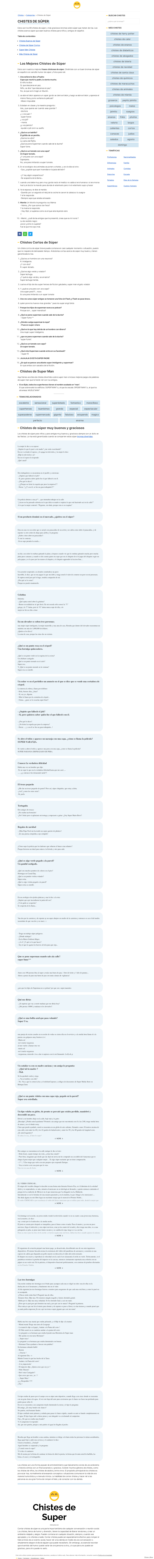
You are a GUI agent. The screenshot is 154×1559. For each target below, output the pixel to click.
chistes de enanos (122, 44)
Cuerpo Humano (130, 186)
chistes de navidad (122, 67)
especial (74, 408)
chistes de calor (122, 39)
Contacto (26, 1558)
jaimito (113, 111)
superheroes (25, 408)
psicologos (115, 106)
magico (95, 414)
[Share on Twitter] (30, 234)
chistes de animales (122, 89)
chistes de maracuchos (122, 83)
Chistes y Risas (148, 1557)
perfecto (37, 420)
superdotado (58, 403)
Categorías (30, 15)
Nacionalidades (130, 157)
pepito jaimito (129, 100)
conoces (114, 133)
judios (131, 133)
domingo (122, 145)
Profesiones (112, 157)
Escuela (127, 174)
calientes (114, 128)
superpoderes (25, 414)
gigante (57, 414)
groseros (112, 100)
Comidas (127, 169)
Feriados (110, 180)
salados (114, 139)
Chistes (21, 15)
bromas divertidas (85, 436)
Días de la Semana (131, 180)
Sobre (42, 1558)
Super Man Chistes (27, 50)
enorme (80, 420)
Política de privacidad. (105, 1555)
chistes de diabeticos (122, 50)
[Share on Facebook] (20, 234)
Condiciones (35, 1558)
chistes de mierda (122, 94)
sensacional (40, 403)
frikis (122, 117)
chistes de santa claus (122, 72)
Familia (126, 163)
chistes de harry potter (122, 33)
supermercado (43, 414)
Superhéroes (112, 186)
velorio (114, 122)
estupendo (82, 414)
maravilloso (92, 403)
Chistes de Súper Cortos (29, 45)
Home (20, 1558)
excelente (24, 403)
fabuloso (69, 414)
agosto (131, 139)
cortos (131, 128)
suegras (130, 111)
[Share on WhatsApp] (25, 234)
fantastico (76, 403)
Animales (110, 169)
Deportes (111, 174)
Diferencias (111, 163)
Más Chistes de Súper (28, 54)
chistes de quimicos (122, 78)
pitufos (133, 117)
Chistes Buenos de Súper (29, 41)
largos (131, 122)
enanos (111, 117)
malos (132, 106)
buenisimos (44, 408)
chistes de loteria (122, 61)
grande (59, 408)
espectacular (90, 408)
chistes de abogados (122, 56)
